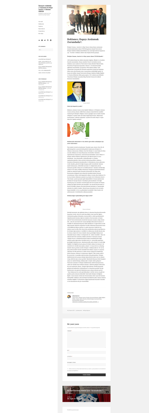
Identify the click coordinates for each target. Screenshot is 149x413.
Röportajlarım (41, 28)
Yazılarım (40, 26)
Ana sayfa (40, 21)
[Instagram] (48, 41)
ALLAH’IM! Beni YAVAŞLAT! (44, 59)
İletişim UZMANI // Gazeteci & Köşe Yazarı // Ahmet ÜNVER (45, 8)
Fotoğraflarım (41, 31)
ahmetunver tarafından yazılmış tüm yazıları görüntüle (84, 301)
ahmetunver (79, 310)
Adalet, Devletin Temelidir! (44, 72)
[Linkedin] (51, 41)
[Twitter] (45, 41)
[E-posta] (39, 41)
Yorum (69, 331)
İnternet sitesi (71, 362)
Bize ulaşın (40, 33)
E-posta (69, 356)
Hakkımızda (41, 24)
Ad (68, 350)
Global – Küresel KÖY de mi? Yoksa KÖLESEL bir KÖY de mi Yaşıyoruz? (45, 63)
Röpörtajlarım (87, 310)
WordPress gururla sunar (73, 410)
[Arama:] (45, 49)
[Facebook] (42, 41)
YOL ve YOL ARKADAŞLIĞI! (44, 70)
